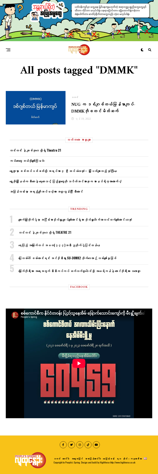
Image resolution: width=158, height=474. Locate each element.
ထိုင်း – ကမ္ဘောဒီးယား (132, 458)
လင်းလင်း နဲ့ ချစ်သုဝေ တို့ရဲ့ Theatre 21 (35, 150)
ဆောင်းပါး (65, 458)
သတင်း (57, 458)
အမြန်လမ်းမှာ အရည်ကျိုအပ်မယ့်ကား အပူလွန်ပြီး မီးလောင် (46, 191)
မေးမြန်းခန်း (108, 458)
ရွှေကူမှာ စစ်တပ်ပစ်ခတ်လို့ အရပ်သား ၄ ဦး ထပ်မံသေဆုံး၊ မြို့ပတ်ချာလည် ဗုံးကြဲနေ (63, 171)
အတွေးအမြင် (77, 458)
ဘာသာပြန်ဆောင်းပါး (93, 458)
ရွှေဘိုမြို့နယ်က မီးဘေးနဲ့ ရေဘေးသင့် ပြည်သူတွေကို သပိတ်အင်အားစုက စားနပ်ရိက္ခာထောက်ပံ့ (65, 181)
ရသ (118, 458)
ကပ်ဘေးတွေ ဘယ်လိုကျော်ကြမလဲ (27, 160)
